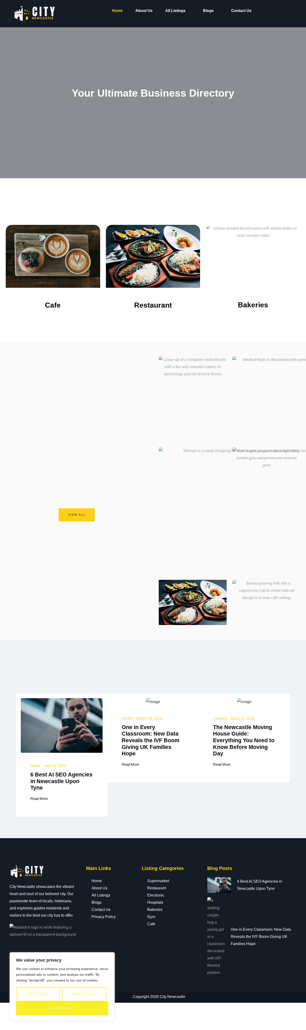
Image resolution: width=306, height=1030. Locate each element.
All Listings (175, 11)
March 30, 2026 (149, 718)
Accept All (62, 1008)
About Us (144, 11)
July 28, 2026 (55, 766)
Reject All (84, 994)
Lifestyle (220, 718)
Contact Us (241, 11)
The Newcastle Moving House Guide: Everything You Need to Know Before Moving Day (243, 740)
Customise (38, 994)
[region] (62, 986)
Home (117, 11)
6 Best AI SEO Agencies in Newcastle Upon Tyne (61, 781)
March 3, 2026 (242, 718)
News (35, 766)
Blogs (208, 11)
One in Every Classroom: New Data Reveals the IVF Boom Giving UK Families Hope (150, 740)
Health (127, 718)
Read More (39, 799)
